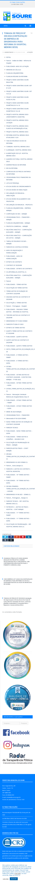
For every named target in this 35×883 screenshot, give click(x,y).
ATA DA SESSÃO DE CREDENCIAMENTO (18, 186)
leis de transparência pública (10, 858)
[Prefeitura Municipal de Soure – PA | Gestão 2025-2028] (17, 16)
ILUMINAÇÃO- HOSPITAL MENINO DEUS (18, 150)
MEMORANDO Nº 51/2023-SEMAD (16, 321)
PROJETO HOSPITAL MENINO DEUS (17, 132)
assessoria (15, 853)
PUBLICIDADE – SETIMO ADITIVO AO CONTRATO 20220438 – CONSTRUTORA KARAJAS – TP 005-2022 (18, 377)
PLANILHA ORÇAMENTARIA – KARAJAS (18, 223)
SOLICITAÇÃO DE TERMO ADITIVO (17, 288)
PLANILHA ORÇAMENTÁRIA (14, 73)
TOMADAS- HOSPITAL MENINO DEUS (18, 146)
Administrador (9, 52)
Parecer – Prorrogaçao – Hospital (16, 306)
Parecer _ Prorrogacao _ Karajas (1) (17, 498)
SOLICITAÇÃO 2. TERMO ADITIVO (16, 303)
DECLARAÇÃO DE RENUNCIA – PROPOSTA (19, 205)
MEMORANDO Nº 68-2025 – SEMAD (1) (18, 494)
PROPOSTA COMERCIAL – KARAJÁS (17, 226)
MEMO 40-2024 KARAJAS (13, 412)
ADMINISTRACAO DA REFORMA (16, 165)
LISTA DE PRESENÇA (12, 183)
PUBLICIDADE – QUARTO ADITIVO (17, 337)
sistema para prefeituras (25, 851)
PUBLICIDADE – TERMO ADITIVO (16, 284)
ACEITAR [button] (13, 879)
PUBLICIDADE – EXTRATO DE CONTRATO (19, 268)
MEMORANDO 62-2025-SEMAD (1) (17, 462)
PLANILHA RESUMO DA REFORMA (16, 76)
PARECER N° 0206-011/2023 (14, 324)
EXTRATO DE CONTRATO (14, 262)
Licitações (30, 52)
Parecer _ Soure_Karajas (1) (14, 465)
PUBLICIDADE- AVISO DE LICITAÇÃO (17, 66)
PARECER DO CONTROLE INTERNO (17, 247)
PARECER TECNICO (12, 427)
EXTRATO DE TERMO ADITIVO (15, 328)
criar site (13, 851)
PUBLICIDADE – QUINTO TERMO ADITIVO (19, 346)
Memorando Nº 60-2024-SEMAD (16, 418)
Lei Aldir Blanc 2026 (17, 4)
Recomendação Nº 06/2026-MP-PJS (12, 812)
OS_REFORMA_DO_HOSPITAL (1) (16, 272)
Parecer (8, 281)
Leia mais (17, 873)
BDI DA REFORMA (11, 168)
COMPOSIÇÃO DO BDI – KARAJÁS (16, 214)
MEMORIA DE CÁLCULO (13, 70)
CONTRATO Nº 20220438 (14, 265)
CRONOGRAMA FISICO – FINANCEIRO (17, 415)
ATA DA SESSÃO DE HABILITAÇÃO (16, 190)
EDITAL (8, 57)
